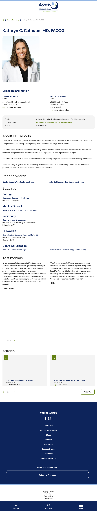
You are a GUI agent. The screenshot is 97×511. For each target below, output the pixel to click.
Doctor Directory (13, 20)
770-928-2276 (55, 107)
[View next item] (14, 340)
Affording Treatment (48, 430)
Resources (48, 454)
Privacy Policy (48, 498)
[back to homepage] (3, 20)
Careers (48, 440)
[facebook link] (45, 418)
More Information (14, 107)
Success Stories (48, 449)
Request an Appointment (47, 467)
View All (87, 392)
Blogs (48, 435)
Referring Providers (47, 475)
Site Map (49, 494)
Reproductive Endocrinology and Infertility (54, 122)
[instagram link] (49, 418)
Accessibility (48, 496)
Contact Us (48, 426)
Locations (48, 444)
